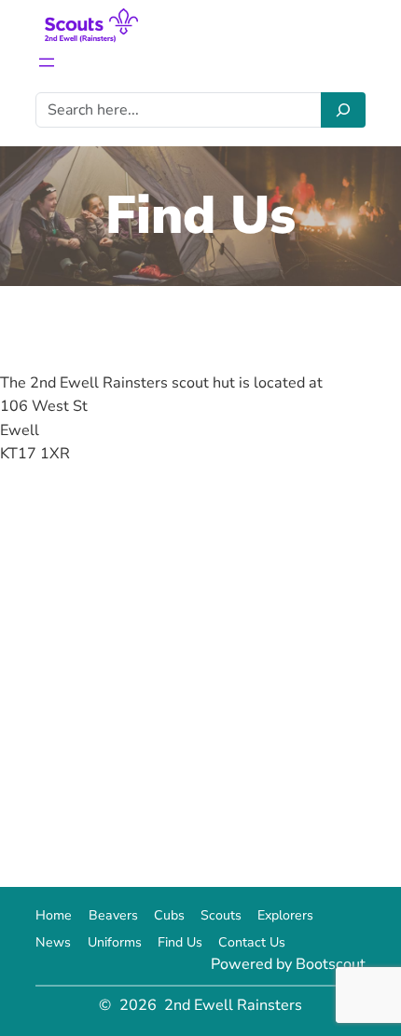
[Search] (343, 110)
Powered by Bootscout (288, 964)
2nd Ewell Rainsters (233, 1005)
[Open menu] (46, 62)
